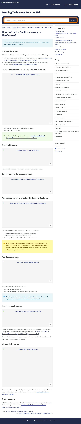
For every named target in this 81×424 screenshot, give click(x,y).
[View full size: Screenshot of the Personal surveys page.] (27, 157)
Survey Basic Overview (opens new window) (24, 64)
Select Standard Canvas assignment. (17, 174)
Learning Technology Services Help (10, 27)
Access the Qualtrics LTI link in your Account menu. (23, 69)
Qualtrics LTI (48, 27)
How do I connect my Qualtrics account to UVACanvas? (19, 411)
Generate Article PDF (60, 148)
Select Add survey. (9, 145)
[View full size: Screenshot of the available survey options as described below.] (27, 214)
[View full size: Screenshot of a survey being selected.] (27, 271)
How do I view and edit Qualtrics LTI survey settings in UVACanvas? (35, 413)
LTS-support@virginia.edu (41, 420)
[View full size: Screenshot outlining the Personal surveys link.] (27, 318)
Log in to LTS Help (71, 5)
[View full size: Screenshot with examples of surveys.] (27, 367)
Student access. (8, 399)
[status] (27, 43)
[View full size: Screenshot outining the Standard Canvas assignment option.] (27, 185)
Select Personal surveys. (12, 306)
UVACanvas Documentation (27, 27)
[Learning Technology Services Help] (10, 2)
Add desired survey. (10, 257)
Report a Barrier (54, 420)
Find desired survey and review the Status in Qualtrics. (25, 198)
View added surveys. (10, 344)
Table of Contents (27, 420)
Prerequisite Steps (9, 51)
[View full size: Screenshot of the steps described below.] (27, 99)
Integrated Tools (39, 27)
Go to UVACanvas (53, 5)
